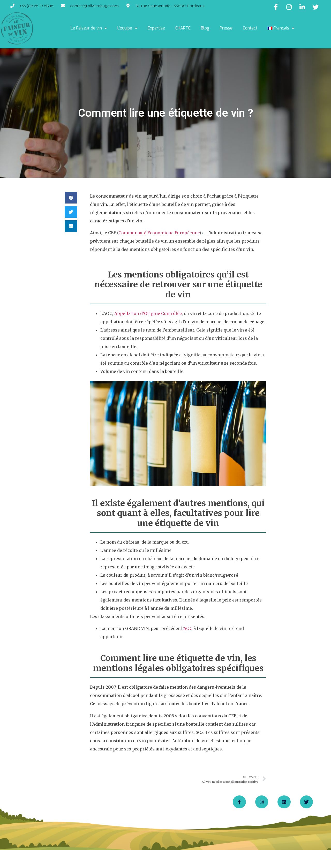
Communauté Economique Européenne (158, 232)
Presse (226, 28)
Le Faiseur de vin (86, 28)
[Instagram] (261, 801)
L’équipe (124, 28)
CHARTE (183, 28)
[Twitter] (306, 801)
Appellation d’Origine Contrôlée (148, 313)
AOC (187, 628)
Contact (250, 28)
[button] (71, 198)
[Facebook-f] (239, 801)
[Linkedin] (283, 801)
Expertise (156, 28)
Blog (205, 28)
